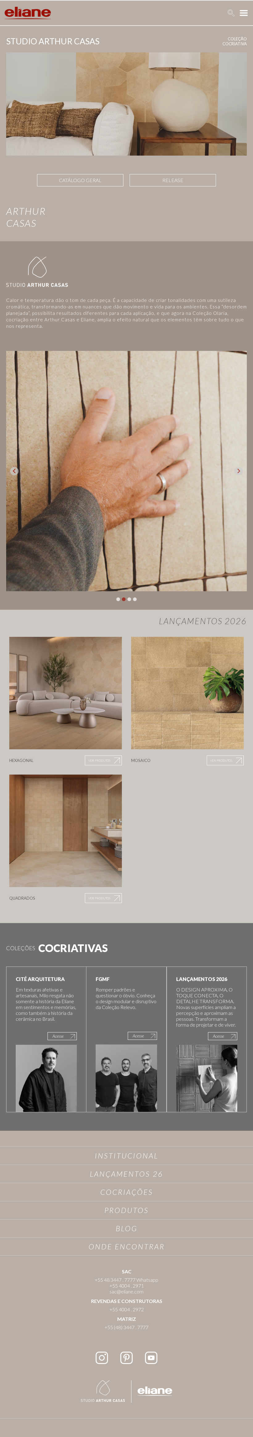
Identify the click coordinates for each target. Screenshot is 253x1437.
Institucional (126, 1155)
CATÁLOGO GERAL (80, 180)
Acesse (58, 1036)
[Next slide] (238, 471)
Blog (127, 1228)
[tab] (118, 599)
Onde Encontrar (127, 1246)
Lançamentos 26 (126, 1173)
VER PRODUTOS (99, 760)
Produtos (126, 1210)
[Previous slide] (14, 471)
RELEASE (172, 180)
